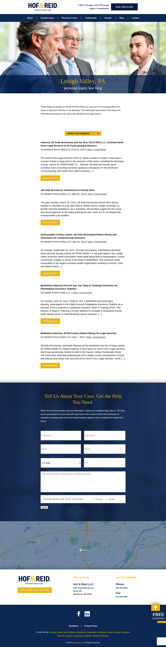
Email (111, 499)
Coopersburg (92, 632)
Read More (50, 178)
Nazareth (69, 636)
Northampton (78, 636)
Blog (89, 149)
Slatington (88, 636)
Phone (98, 499)
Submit (44, 507)
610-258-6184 (124, 6)
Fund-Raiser (99, 149)
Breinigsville (81, 632)
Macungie (61, 636)
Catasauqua (102, 632)
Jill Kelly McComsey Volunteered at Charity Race (68, 190)
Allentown (52, 632)
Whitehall (96, 636)
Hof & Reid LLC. (78, 643)
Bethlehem (72, 632)
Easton (110, 632)
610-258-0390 (121, 597)
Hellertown (126, 632)
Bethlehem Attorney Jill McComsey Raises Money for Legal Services (78, 333)
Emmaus (117, 632)
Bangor (59, 632)
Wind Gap (104, 636)
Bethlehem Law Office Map (34, 590)
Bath (65, 632)
